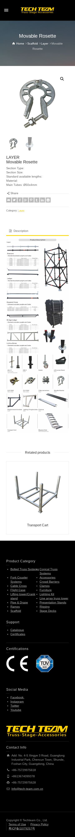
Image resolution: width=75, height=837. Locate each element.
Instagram (17, 701)
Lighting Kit (47, 594)
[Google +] (25, 199)
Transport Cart (37, 525)
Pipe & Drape (19, 602)
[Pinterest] (31, 199)
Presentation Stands (53, 602)
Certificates (17, 634)
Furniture (46, 590)
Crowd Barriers (49, 581)
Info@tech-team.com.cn (27, 788)
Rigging (45, 606)
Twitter (14, 705)
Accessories (47, 577)
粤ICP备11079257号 (22, 828)
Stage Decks (48, 610)
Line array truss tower (54, 598)
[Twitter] (14, 199)
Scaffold (15, 610)
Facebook (17, 697)
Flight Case (17, 590)
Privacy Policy (39, 824)
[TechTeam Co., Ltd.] (37, 10)
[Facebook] (20, 199)
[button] (62, 79)
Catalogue (17, 630)
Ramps (15, 606)
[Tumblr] (36, 199)
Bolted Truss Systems (24, 569)
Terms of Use (17, 824)
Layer (21, 210)
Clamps (45, 585)
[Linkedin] (42, 199)
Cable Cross (18, 585)
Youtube (15, 710)
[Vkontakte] (48, 199)
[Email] (8, 199)
